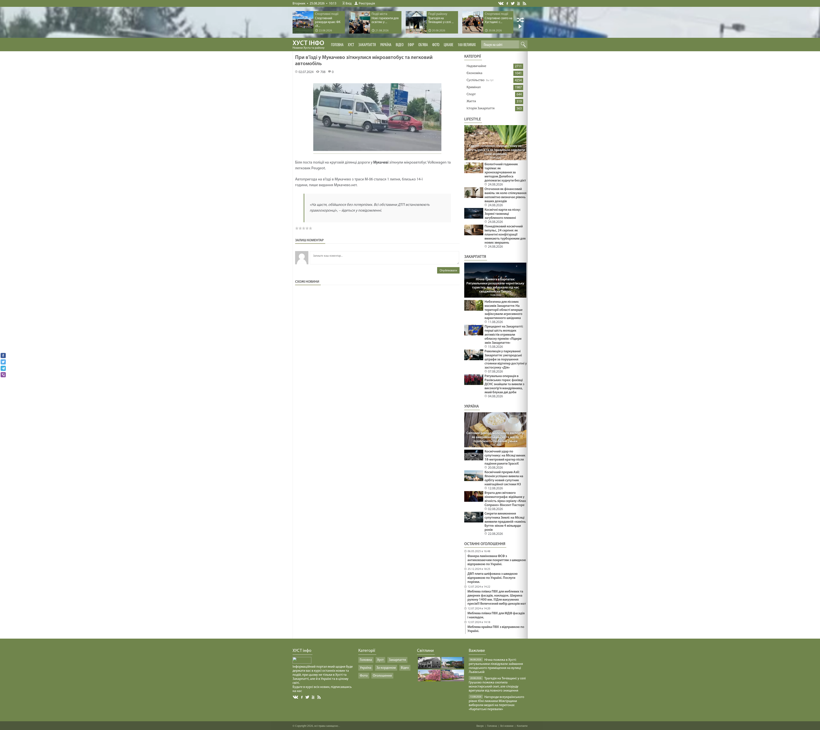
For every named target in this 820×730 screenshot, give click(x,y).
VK (501, 3)
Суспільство (476, 80)
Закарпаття (367, 45)
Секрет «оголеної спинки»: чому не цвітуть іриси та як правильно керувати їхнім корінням (495, 150)
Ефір (411, 45)
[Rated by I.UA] (302, 662)
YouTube (519, 3)
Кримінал (474, 87)
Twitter (513, 3)
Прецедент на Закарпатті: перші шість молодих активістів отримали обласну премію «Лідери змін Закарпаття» (504, 335)
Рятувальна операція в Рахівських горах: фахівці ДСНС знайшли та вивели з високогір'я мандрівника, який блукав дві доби (504, 384)
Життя (471, 101)
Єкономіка (474, 73)
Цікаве (448, 45)
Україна (385, 45)
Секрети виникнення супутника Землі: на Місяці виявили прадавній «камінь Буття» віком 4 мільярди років (505, 522)
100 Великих (467, 45)
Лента (525, 3)
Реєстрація (367, 3)
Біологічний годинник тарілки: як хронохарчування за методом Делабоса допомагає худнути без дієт (505, 172)
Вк (296, 697)
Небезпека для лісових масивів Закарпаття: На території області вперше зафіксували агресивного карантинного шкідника (504, 310)
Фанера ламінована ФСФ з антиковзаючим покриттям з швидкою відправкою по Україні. (496, 560)
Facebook (508, 3)
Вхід (348, 3)
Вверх (480, 726)
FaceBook (302, 697)
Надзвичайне (476, 66)
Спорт (471, 94)
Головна (337, 45)
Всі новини (506, 726)
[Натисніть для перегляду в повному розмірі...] (377, 152)
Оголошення (382, 675)
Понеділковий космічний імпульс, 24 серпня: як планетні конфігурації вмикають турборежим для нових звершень (505, 234)
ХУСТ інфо (309, 45)
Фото (435, 45)
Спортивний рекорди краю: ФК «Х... (327, 22)
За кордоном (386, 668)
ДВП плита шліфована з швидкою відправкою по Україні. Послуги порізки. (492, 578)
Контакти (522, 726)
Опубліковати (448, 270)
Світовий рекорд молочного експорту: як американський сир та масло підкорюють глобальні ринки (495, 437)
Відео (400, 45)
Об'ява (423, 45)
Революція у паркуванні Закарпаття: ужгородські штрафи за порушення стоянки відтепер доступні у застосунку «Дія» (506, 359)
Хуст (351, 45)
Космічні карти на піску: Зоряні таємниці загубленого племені (503, 214)
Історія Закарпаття (481, 108)
